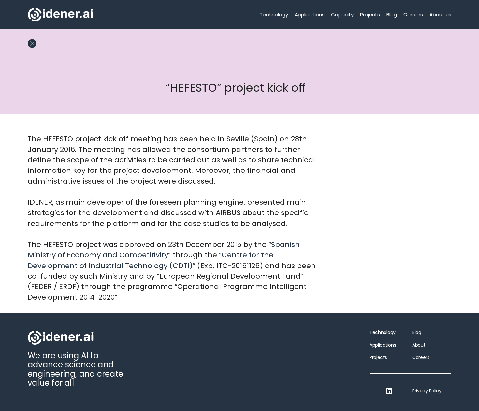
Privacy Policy (427, 391)
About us (440, 14)
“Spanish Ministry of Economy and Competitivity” (164, 250)
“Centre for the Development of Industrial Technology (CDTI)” (150, 260)
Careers (413, 14)
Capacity (342, 14)
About (418, 345)
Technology (274, 14)
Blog (391, 14)
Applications (310, 14)
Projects (370, 14)
